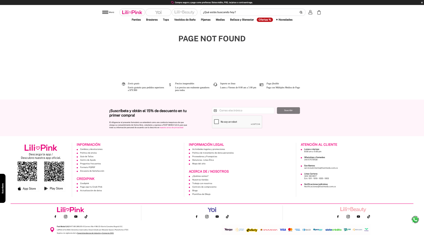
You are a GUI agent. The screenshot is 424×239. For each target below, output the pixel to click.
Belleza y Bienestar (242, 19)
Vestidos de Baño (185, 19)
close (422, 2)
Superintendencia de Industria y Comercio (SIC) (95, 233)
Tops (166, 19)
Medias (220, 19)
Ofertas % (265, 19)
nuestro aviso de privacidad (171, 127)
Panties (136, 19)
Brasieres (152, 19)
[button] (253, 12)
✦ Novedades (284, 19)
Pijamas (206, 19)
